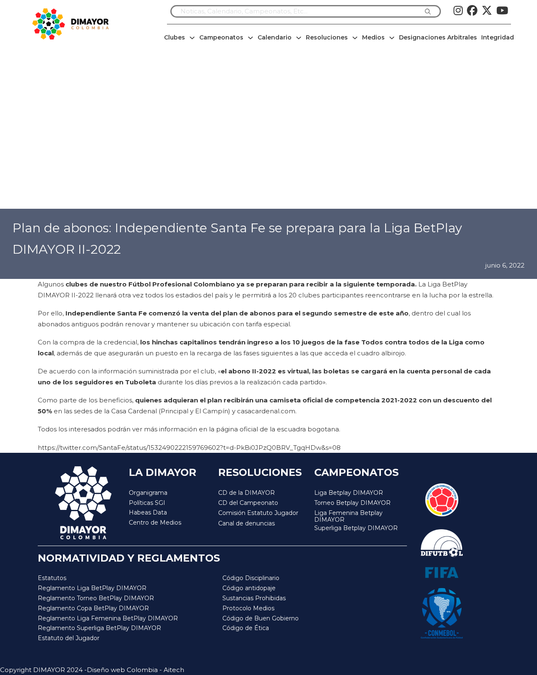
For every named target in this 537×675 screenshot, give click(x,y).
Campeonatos (221, 37)
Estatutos (52, 578)
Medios (373, 37)
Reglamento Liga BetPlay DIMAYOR (92, 588)
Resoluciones (327, 37)
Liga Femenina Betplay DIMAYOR (348, 516)
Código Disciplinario (250, 578)
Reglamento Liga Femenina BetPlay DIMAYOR (108, 618)
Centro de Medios (155, 522)
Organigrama (148, 492)
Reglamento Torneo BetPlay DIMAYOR (96, 598)
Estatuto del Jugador (68, 638)
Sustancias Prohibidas (254, 598)
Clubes (174, 37)
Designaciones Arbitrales (438, 37)
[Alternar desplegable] (192, 38)
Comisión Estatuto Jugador (258, 513)
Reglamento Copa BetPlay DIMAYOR (93, 608)
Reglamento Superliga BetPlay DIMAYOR (99, 628)
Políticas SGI (147, 503)
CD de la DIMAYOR (246, 492)
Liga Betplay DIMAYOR (348, 492)
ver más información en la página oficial (195, 429)
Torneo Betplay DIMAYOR (352, 503)
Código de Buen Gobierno (260, 618)
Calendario (275, 37)
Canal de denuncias (246, 523)
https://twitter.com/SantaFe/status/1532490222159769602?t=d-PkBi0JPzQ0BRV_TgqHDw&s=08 (189, 448)
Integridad (497, 37)
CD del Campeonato (248, 503)
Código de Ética (245, 628)
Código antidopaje (249, 588)
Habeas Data (148, 512)
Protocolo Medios (248, 608)
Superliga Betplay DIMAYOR (356, 528)
